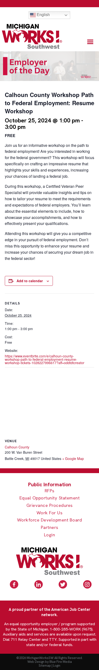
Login (49, 535)
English (43, 15)
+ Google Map (73, 458)
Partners (49, 527)
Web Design (35, 662)
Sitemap (45, 666)
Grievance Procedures (49, 505)
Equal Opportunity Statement (49, 498)
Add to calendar (30, 280)
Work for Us (50, 513)
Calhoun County (17, 447)
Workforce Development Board (49, 520)
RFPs (50, 491)
